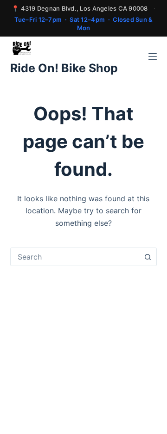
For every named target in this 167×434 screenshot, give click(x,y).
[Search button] (147, 257)
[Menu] (152, 56)
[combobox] (75, 257)
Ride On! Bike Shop (64, 68)
